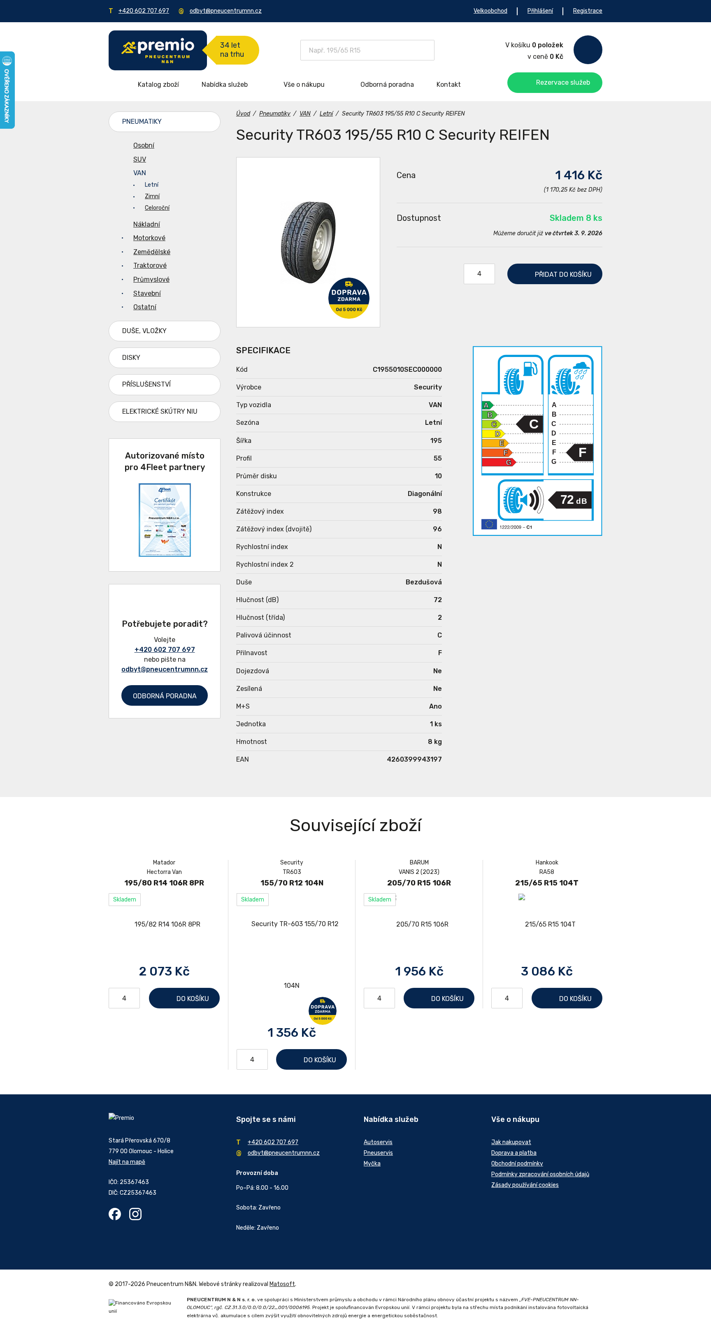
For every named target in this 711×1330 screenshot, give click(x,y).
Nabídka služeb (225, 84)
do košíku (563, 274)
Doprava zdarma (348, 298)
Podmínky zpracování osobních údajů (540, 1174)
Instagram (135, 1214)
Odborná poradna (387, 84)
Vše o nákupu (304, 84)
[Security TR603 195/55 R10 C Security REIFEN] (308, 242)
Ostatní (144, 307)
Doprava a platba (514, 1152)
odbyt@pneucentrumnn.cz (226, 10)
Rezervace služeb (563, 82)
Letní (151, 184)
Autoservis (378, 1142)
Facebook (115, 1214)
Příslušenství (146, 384)
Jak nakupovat (511, 1142)
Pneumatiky (142, 121)
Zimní (152, 196)
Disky (131, 357)
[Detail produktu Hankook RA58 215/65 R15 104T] (546, 924)
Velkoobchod (490, 10)
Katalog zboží (158, 84)
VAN (139, 173)
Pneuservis (378, 1152)
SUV (139, 159)
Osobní (143, 145)
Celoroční (157, 207)
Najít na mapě (127, 1162)
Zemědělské (151, 252)
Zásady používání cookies (525, 1185)
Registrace (587, 10)
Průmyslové (151, 279)
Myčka (372, 1163)
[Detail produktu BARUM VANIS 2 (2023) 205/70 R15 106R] (419, 924)
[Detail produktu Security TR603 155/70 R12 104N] (292, 955)
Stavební (147, 293)
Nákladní (146, 224)
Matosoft (282, 1284)
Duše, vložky (144, 331)
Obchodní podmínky (517, 1163)
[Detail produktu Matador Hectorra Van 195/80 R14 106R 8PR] (164, 924)
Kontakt (449, 84)
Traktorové (150, 265)
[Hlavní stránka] (158, 50)
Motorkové (149, 238)
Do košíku (193, 999)
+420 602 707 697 (143, 10)
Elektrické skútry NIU (160, 411)
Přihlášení (540, 10)
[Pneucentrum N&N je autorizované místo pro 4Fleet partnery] (165, 554)
